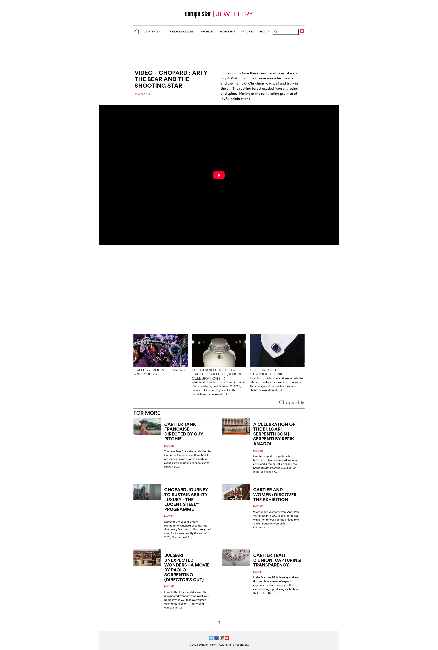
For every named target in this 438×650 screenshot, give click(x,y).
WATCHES (247, 31)
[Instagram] (222, 637)
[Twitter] (211, 637)
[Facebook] (216, 637)
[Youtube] (227, 637)
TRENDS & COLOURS (180, 31)
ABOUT (263, 31)
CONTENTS (151, 31)
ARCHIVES (207, 31)
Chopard (290, 402)
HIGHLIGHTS (227, 31)
